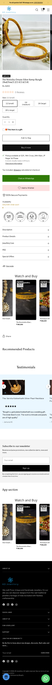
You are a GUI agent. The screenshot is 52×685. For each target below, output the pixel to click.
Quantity (6, 117)
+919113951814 (38, 2)
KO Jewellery (19, 671)
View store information (13, 163)
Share (8, 336)
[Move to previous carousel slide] (3, 386)
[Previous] (4, 2)
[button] (26, 303)
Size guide (10, 266)
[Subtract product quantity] (5, 122)
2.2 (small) (10, 103)
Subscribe (45, 653)
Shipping (17, 170)
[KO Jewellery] (9, 9)
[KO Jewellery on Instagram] (8, 605)
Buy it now (26, 147)
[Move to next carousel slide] (48, 386)
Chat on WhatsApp (26, 178)
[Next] (48, 2)
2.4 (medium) (26, 103)
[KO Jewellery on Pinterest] (12, 605)
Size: (8, 98)
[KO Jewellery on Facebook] (4, 605)
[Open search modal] (36, 10)
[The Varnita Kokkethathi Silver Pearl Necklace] (24, 387)
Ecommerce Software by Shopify (12, 675)
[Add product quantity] (13, 122)
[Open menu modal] (48, 10)
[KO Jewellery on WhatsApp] (16, 605)
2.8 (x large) (10, 110)
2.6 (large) (42, 103)
